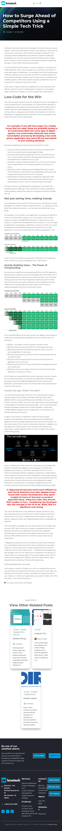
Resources (16, 634)
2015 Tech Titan (53, 787)
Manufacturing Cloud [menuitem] (29, 813)
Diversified (28, 583)
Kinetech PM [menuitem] (26, 816)
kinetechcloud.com (24, 578)
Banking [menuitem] (41, 785)
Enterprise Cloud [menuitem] (28, 811)
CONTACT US (54, 755)
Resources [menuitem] (42, 814)
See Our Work (39, 755)
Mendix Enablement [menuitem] (29, 783)
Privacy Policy (52, 824)
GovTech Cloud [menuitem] (27, 808)
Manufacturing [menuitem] (43, 788)
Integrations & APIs (18, 632)
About (41, 796)
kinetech (9, 32)
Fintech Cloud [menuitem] (27, 806)
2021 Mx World (54, 780)
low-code (9, 583)
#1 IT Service (54, 793)
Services (26, 779)
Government (18, 583)
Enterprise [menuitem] (42, 793)
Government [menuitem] (43, 790)
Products (26, 802)
